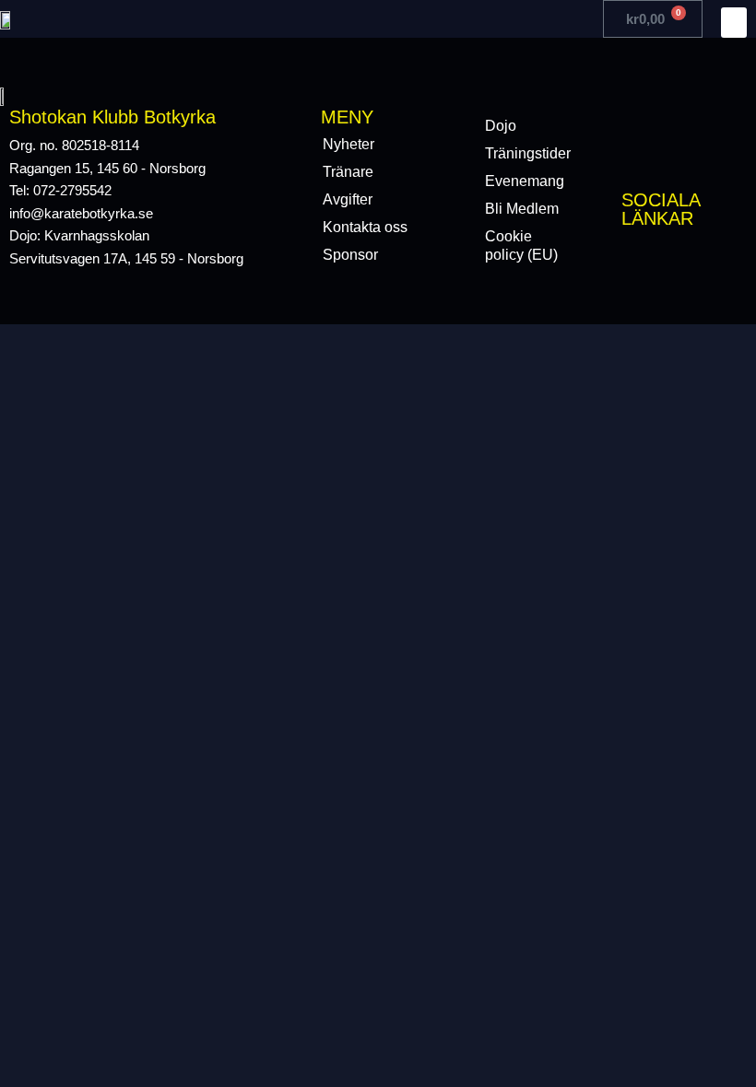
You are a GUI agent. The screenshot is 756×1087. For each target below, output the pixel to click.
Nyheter (348, 144)
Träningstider (528, 153)
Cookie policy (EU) (521, 245)
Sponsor (350, 255)
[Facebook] (632, 257)
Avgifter (347, 199)
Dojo (500, 126)
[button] (734, 22)
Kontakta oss (365, 227)
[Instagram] (672, 257)
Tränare (348, 172)
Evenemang (524, 181)
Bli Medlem (522, 208)
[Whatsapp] (712, 257)
